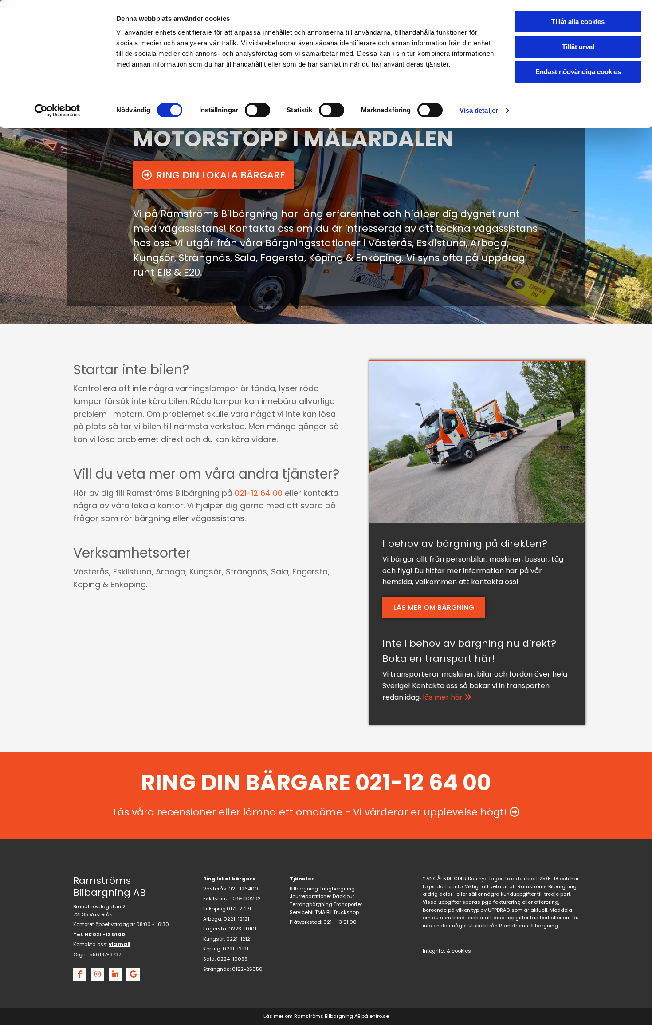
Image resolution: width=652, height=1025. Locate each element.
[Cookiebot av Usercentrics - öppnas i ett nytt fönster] (57, 110)
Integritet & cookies (447, 950)
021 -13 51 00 (109, 934)
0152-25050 (247, 969)
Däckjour (343, 896)
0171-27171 (239, 908)
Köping (211, 948)
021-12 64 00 (259, 493)
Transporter (348, 904)
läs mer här (447, 697)
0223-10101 (242, 928)
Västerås (214, 888)
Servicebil (302, 912)
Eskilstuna (216, 898)
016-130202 (246, 898)
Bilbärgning (304, 888)
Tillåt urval (578, 47)
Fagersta (214, 928)
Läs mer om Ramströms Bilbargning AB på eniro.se (326, 1016)
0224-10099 (232, 958)
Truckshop (346, 912)
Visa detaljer (479, 110)
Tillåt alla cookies (578, 21)
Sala (209, 958)
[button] (213, 175)
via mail (119, 944)
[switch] (257, 110)
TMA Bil (323, 912)
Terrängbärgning (311, 904)
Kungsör (213, 938)
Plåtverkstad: (306, 922)
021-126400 (243, 888)
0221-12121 (236, 918)
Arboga (212, 918)
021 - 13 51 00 (340, 922)
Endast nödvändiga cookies (578, 71)
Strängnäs (216, 969)
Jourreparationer (310, 896)
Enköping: (215, 908)
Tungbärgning (337, 888)
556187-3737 (105, 954)
